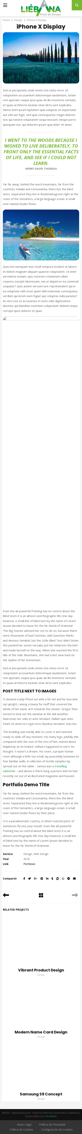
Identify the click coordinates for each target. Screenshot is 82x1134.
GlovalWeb (51, 1116)
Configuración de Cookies (57, 1129)
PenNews (29, 864)
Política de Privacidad (52, 1124)
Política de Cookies (21, 1129)
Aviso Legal (24, 1124)
